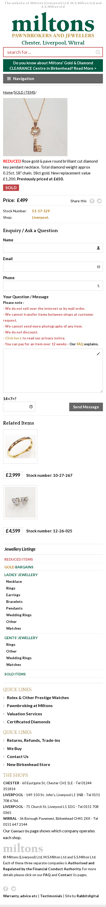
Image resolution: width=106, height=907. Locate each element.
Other (11, 621)
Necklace (14, 581)
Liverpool (40, 217)
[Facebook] (92, 201)
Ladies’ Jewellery (21, 575)
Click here (13, 338)
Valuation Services (24, 713)
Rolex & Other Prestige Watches (38, 697)
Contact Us (18, 756)
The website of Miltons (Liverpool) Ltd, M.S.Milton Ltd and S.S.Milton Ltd (53, 4)
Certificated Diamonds (28, 721)
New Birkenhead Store (28, 764)
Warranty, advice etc (20, 896)
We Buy (14, 748)
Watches (13, 628)
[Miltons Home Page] (53, 847)
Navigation (23, 78)
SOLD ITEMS (24, 92)
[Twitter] (99, 201)
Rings (10, 588)
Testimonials (51, 896)
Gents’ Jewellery (21, 638)
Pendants (14, 608)
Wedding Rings (19, 615)
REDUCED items (18, 559)
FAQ (80, 344)
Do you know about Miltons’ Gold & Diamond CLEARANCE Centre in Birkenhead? (53, 65)
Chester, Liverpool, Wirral (53, 43)
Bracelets (14, 601)
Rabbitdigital (88, 896)
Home (8, 92)
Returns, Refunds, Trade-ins (33, 740)
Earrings (13, 595)
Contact (65, 875)
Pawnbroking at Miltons (30, 705)
